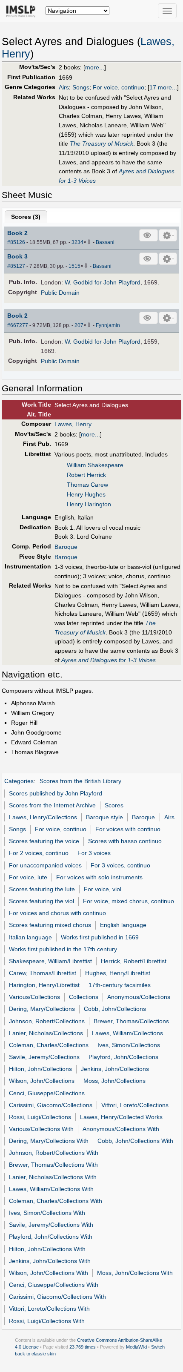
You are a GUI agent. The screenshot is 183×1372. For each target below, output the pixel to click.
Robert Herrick (86, 474)
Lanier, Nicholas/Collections (46, 1033)
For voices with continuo (127, 829)
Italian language (30, 937)
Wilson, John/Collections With (48, 1272)
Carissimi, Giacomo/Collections (50, 1105)
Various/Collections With (41, 1128)
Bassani (105, 242)
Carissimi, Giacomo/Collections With (57, 1296)
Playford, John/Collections (123, 1056)
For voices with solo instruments (99, 877)
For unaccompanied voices (45, 865)
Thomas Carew (87, 484)
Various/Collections (34, 996)
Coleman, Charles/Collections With (55, 1200)
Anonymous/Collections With (121, 1128)
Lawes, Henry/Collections (43, 817)
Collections (83, 996)
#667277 (17, 325)
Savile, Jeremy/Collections (44, 1056)
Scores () (25, 216)
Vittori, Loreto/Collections (135, 1105)
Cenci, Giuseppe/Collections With (53, 1284)
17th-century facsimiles (120, 985)
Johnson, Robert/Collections (47, 1021)
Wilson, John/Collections (41, 1080)
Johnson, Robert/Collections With (53, 1152)
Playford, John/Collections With (50, 1236)
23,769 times (82, 1346)
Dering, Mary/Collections (42, 1008)
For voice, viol (102, 889)
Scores (114, 805)
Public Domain (60, 292)
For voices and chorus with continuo (57, 913)
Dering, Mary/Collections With (49, 1140)
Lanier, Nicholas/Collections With (53, 1177)
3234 (77, 242)
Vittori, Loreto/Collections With (49, 1308)
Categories (19, 781)
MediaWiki (136, 1346)
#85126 (16, 242)
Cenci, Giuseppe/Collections (47, 1093)
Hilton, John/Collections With (47, 1249)
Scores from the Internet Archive (52, 805)
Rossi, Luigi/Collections (40, 1117)
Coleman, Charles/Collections (49, 1045)
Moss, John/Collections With (135, 1272)
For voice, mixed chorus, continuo (128, 901)
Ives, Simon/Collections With (47, 1212)
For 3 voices (94, 853)
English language (123, 924)
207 (78, 325)
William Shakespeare (95, 465)
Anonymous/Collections (138, 996)
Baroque (65, 546)
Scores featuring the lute (42, 889)
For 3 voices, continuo (120, 865)
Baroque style (104, 817)
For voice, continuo (118, 87)
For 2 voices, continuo (39, 853)
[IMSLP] (23, 10)
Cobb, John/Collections (115, 1008)
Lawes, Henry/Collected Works (121, 1117)
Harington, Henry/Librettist (44, 985)
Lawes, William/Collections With (51, 1188)
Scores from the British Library (80, 781)
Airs (64, 87)
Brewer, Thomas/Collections (131, 1021)
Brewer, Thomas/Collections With (53, 1164)
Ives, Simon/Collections (128, 1045)
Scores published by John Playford (55, 793)
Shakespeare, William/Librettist (50, 961)
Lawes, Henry (73, 424)
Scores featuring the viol (41, 901)
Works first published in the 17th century (63, 949)
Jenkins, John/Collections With (50, 1260)
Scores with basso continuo (125, 841)
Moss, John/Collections (114, 1080)
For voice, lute (28, 877)
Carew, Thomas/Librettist (42, 973)
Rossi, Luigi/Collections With (47, 1320)
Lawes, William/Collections (127, 1033)
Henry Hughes (86, 494)
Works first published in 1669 (100, 937)
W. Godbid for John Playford (102, 282)
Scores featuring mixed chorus (50, 924)
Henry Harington (89, 504)
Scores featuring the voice (44, 841)
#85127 (16, 266)
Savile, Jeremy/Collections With (51, 1224)
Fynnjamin (108, 325)
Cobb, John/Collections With (135, 1140)
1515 (74, 266)
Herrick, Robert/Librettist (133, 961)
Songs (80, 87)
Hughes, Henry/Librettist (117, 973)
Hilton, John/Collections (40, 1068)
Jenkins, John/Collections (115, 1068)
